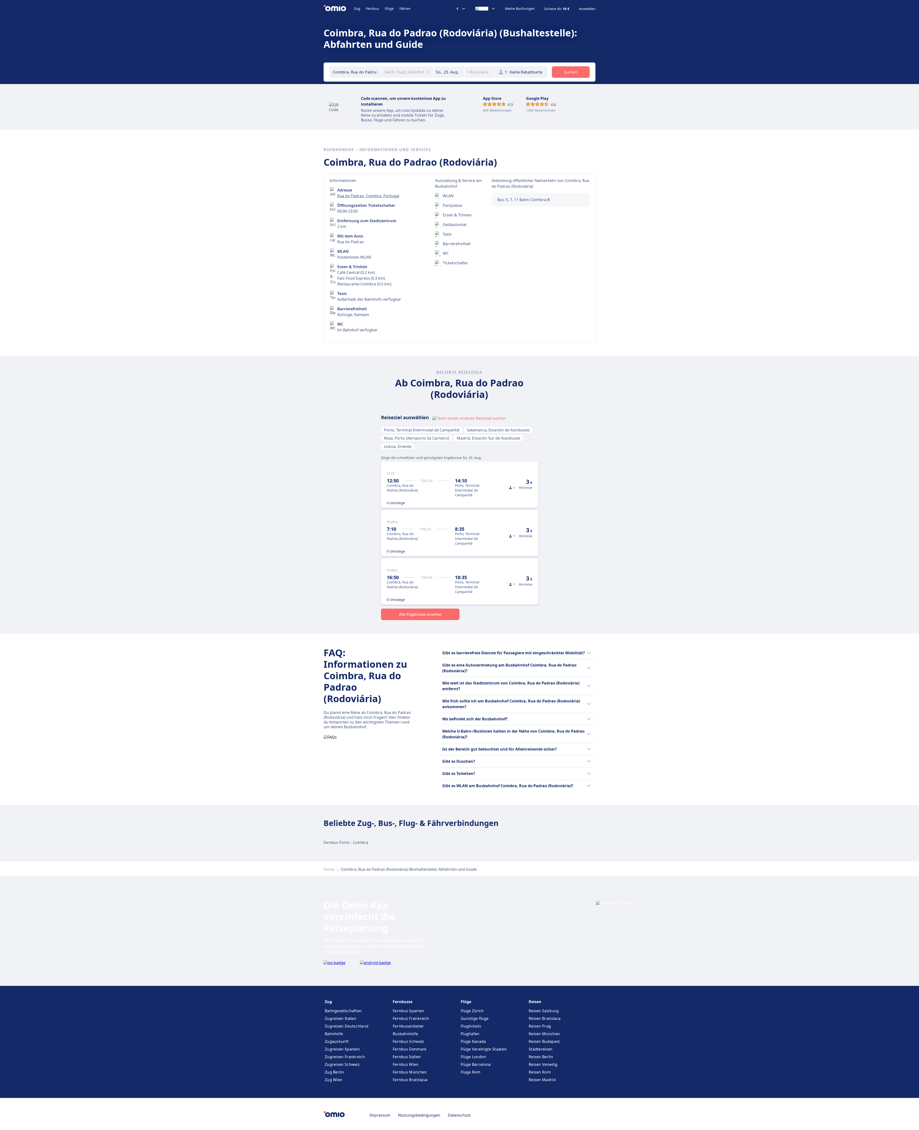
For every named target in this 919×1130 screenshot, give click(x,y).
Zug (357, 8)
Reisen (535, 1001)
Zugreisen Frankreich (345, 1056)
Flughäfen (470, 1033)
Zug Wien (333, 1079)
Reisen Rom (540, 1072)
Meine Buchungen (520, 9)
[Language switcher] (485, 8)
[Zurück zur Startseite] (339, 8)
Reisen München (544, 1033)
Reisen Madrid (542, 1079)
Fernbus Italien (407, 1056)
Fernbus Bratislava (410, 1079)
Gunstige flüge (474, 1018)
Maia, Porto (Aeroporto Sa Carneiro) (416, 438)
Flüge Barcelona (476, 1064)
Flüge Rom (471, 1072)
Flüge (389, 8)
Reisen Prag (540, 1026)
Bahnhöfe (334, 1033)
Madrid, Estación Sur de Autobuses (488, 438)
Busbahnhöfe (405, 1033)
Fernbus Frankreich (411, 1018)
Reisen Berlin (541, 1056)
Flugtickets (471, 1026)
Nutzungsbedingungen (419, 1115)
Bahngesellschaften (343, 1010)
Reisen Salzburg (544, 1010)
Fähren (405, 8)
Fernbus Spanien (408, 1010)
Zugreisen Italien (340, 1018)
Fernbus (372, 8)
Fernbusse (402, 1001)
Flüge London (473, 1056)
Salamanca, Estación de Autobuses (498, 430)
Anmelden (587, 9)
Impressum (380, 1115)
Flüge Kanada (473, 1041)
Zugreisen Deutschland (346, 1026)
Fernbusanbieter (408, 1026)
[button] (449, 72)
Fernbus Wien (406, 1064)
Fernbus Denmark (410, 1049)
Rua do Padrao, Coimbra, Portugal (368, 195)
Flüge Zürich (472, 1010)
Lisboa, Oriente (397, 446)
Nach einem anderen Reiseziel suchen (471, 418)
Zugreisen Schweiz (342, 1064)
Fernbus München (410, 1072)
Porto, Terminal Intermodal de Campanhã (421, 430)
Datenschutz (459, 1115)
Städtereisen (541, 1049)
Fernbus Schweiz (408, 1041)
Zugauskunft (337, 1041)
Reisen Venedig (543, 1064)
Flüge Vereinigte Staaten (484, 1049)
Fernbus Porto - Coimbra (346, 842)
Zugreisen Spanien (342, 1049)
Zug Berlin (334, 1072)
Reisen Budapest (544, 1041)
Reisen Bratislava (544, 1018)
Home (329, 869)
